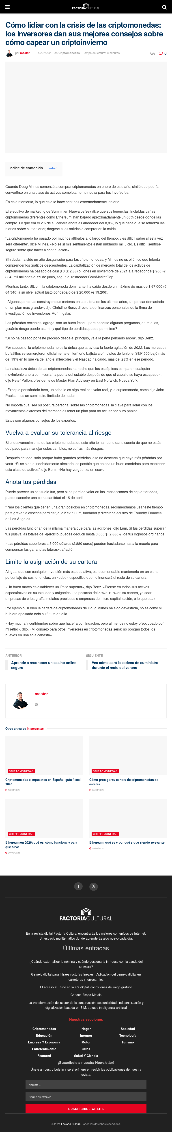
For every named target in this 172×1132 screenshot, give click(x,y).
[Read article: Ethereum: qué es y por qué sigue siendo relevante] (128, 818)
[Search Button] (164, 6)
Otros (86, 1049)
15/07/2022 (45, 53)
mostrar (51, 168)
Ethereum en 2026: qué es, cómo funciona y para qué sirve (41, 844)
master (25, 53)
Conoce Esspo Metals (86, 994)
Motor (86, 1042)
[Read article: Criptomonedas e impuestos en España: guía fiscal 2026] (44, 755)
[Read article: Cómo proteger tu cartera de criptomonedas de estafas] (128, 755)
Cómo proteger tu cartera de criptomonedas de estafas (123, 781)
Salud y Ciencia (86, 1055)
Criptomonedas (69, 53)
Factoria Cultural (71, 1124)
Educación (44, 1035)
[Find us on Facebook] (78, 886)
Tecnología (127, 1035)
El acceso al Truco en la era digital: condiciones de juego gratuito (86, 987)
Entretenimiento (44, 1049)
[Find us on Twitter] (93, 887)
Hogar (86, 1028)
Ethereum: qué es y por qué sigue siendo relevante (126, 842)
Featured (44, 1055)
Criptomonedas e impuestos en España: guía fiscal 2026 (43, 781)
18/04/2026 (13, 789)
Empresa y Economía (44, 1042)
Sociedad (128, 1028)
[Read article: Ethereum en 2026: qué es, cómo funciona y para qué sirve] (44, 818)
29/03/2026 (13, 852)
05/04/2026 (97, 789)
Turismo (128, 1042)
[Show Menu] (7, 6)
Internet (86, 1035)
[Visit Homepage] (86, 6)
